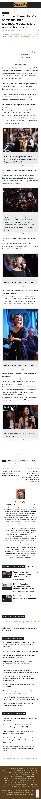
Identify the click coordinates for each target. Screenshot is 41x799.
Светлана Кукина (8, 731)
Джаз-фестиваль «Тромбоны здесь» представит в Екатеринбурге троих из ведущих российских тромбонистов (30, 476)
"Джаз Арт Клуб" (12, 460)
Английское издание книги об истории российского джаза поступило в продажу (20, 656)
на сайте (22, 97)
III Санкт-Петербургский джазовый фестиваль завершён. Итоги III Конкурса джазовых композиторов (21, 698)
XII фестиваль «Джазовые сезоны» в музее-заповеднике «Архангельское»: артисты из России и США (20, 664)
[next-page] (6, 605)
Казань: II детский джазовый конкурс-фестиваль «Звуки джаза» (19, 686)
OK (37, 793)
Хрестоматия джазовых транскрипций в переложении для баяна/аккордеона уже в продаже (20, 671)
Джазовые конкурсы (5, 588)
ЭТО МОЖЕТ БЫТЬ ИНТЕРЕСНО (13, 567)
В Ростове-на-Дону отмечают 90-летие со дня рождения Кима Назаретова (18, 704)
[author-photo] (20, 499)
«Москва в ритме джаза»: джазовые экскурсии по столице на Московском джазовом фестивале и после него (19, 644)
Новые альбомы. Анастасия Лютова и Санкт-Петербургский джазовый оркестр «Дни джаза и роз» (20, 740)
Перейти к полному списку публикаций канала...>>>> (20, 758)
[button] (3, 5)
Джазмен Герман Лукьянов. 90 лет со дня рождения (20, 651)
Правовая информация (28, 786)
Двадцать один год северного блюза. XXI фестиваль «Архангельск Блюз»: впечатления (21, 692)
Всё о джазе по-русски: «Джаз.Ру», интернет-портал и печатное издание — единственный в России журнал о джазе (20, 624)
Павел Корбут (10, 30)
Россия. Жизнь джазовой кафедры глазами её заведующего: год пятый (11, 473)
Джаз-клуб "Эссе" (24, 460)
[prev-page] (3, 605)
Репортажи (15, 9)
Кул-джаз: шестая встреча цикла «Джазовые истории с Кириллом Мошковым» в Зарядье (18, 749)
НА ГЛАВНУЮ (6, 9)
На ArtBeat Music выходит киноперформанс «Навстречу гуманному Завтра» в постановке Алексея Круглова (18, 678)
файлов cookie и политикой (27, 792)
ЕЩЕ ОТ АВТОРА (32, 567)
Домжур (33, 460)
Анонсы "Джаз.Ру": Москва (5, 599)
